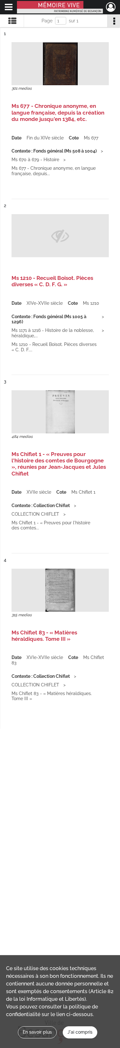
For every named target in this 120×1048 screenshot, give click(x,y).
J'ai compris (80, 1032)
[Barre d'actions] (113, 20)
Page (47, 20)
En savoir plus (37, 1032)
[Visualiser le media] (60, 63)
